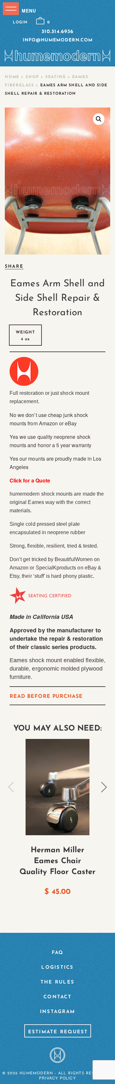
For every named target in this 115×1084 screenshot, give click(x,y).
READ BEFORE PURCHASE (46, 696)
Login (20, 22)
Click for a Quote (30, 480)
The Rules (57, 982)
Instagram (57, 1012)
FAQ (58, 952)
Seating (55, 77)
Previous (11, 787)
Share (14, 266)
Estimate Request (58, 1032)
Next (103, 787)
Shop (32, 77)
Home (12, 77)
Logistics (57, 967)
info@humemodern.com (58, 40)
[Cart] (40, 20)
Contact (57, 997)
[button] (98, 119)
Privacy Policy (57, 1077)
